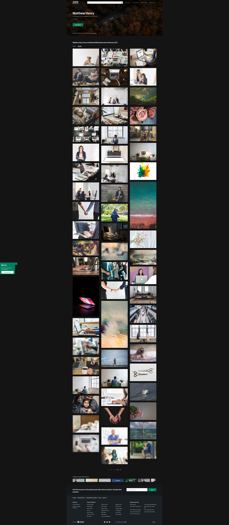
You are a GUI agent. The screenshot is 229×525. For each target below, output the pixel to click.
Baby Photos (89, 516)
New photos (135, 2)
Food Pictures (118, 506)
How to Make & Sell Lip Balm (135, 509)
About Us (104, 497)
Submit (152, 489)
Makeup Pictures (119, 504)
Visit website (78, 25)
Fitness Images (118, 514)
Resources (152, 2)
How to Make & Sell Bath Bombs (150, 504)
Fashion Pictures (104, 504)
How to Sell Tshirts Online (135, 513)
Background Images (105, 510)
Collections (127, 2)
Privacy (99, 497)
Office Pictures (90, 508)
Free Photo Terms (81, 497)
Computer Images (119, 508)
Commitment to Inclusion (91, 497)
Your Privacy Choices (120, 522)
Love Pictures (118, 512)
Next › (118, 469)
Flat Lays (88, 510)
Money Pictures (104, 508)
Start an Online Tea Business (135, 506)
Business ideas (144, 2)
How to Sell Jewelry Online (135, 511)
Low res (94, 64)
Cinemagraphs (118, 510)
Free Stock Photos (76, 504)
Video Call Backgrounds (105, 516)
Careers (74, 497)
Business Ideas (133, 504)
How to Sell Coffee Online (149, 509)
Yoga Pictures (103, 514)
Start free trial (7, 272)
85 (120, 469)
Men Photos (103, 512)
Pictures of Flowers (90, 514)
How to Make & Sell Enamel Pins (149, 507)
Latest (74, 46)
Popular (80, 46)
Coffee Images (89, 506)
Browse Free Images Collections (76, 507)
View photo (93, 33)
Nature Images (104, 506)
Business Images (90, 504)
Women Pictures (90, 512)
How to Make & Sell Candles (149, 511)
